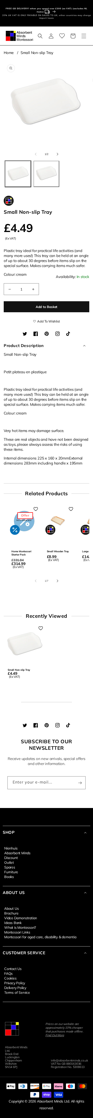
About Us (11, 908)
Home (9, 52)
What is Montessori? (20, 927)
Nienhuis (10, 848)
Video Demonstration (20, 918)
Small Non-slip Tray (37, 52)
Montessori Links (17, 932)
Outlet (9, 862)
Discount (11, 858)
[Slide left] (35, 154)
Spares (9, 867)
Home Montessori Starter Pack (21, 553)
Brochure (11, 913)
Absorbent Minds (17, 853)
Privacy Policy (14, 983)
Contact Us (13, 968)
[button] (40, 36)
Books (9, 876)
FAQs (8, 973)
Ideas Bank (13, 922)
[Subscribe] (79, 782)
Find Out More (54, 1035)
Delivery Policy (15, 988)
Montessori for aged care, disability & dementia (40, 937)
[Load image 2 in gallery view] (46, 174)
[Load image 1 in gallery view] (18, 174)
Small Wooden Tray (58, 551)
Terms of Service (17, 992)
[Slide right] (57, 154)
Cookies (10, 978)
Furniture (11, 872)
